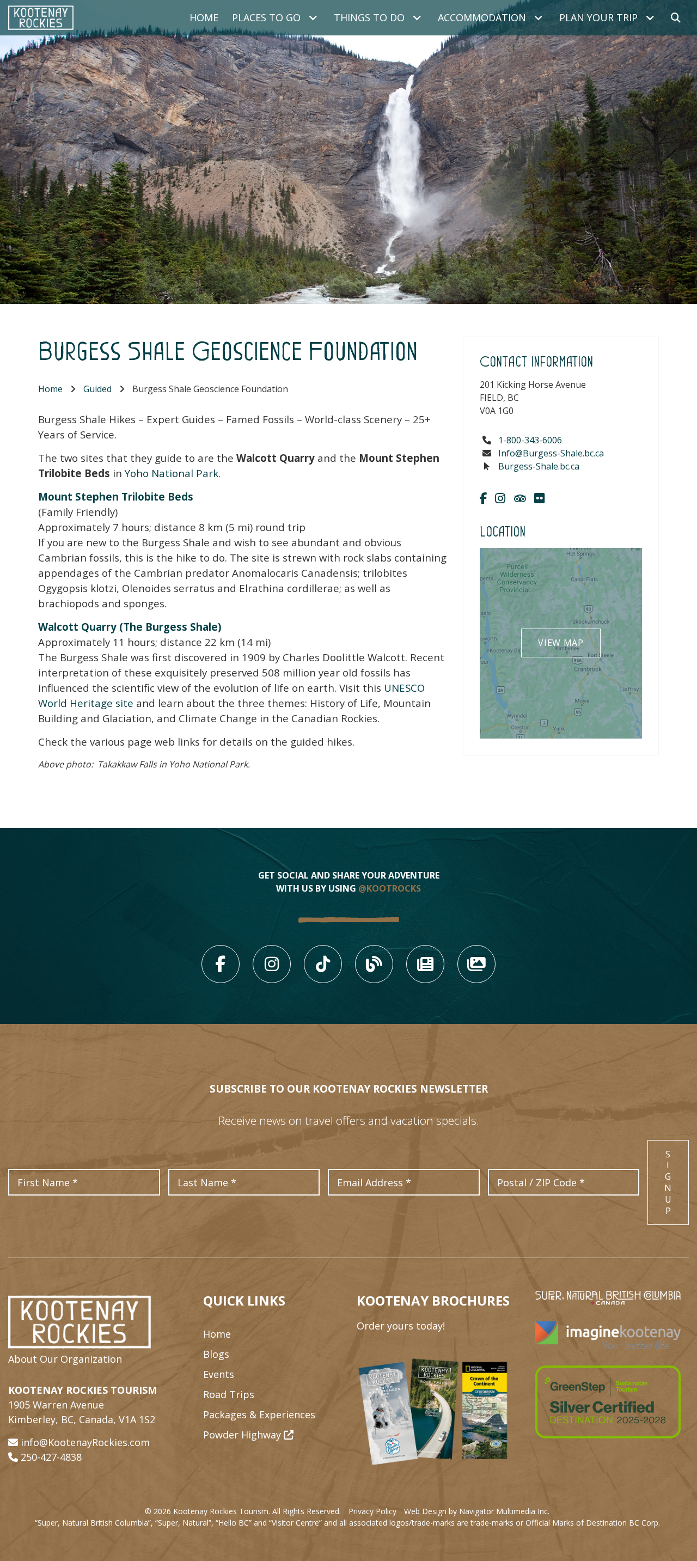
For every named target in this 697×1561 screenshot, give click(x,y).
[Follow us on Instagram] (500, 498)
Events (218, 1374)
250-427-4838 (51, 1457)
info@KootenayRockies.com (85, 1442)
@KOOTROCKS (389, 888)
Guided (97, 389)
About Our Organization (65, 1358)
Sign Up (668, 1182)
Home (203, 17)
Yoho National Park (171, 473)
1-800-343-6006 (530, 440)
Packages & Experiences (259, 1414)
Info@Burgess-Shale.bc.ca (551, 453)
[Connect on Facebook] (483, 498)
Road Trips (228, 1394)
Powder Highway (243, 1434)
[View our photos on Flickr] (539, 498)
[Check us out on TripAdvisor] (520, 498)
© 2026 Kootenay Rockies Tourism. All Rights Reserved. (243, 1511)
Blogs (216, 1354)
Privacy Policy (372, 1511)
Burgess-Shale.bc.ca (538, 466)
